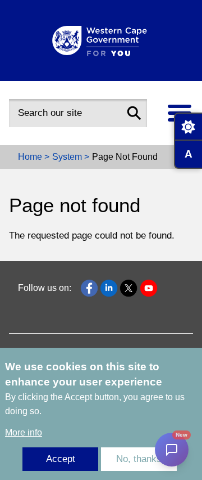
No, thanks (139, 459)
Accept (60, 459)
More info (23, 432)
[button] (134, 113)
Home (30, 157)
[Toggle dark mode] (188, 127)
